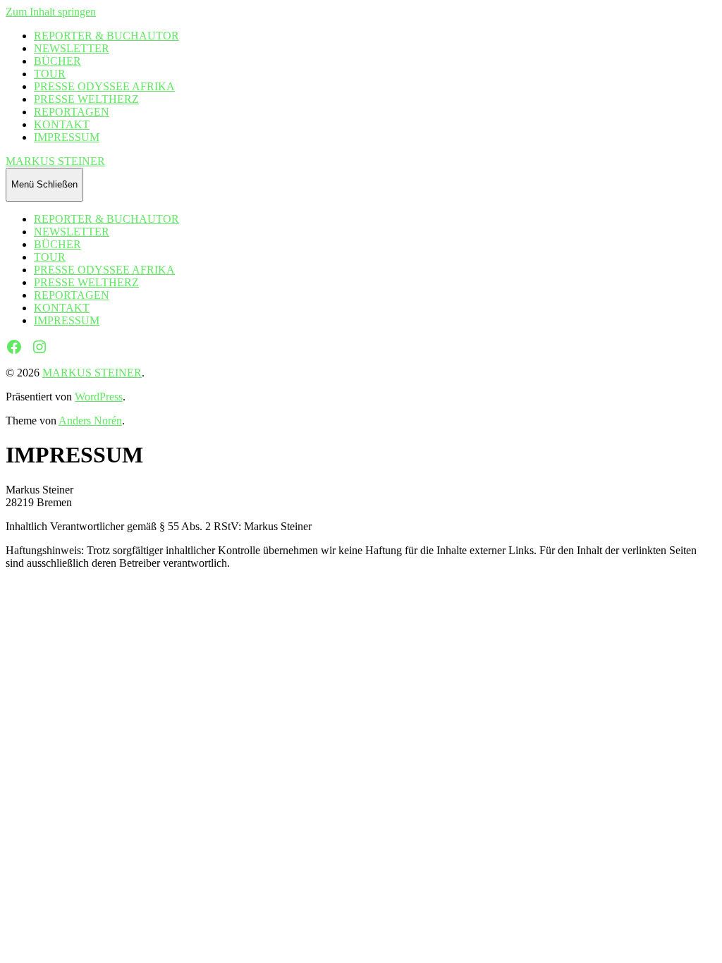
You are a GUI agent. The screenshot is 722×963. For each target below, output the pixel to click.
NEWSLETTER (71, 48)
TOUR (50, 74)
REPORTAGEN (71, 112)
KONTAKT (62, 124)
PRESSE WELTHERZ (86, 99)
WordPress (99, 397)
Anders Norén (90, 421)
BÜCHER (57, 61)
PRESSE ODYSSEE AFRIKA (104, 86)
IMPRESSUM (66, 137)
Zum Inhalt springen (51, 12)
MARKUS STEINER (55, 161)
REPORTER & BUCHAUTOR (106, 36)
